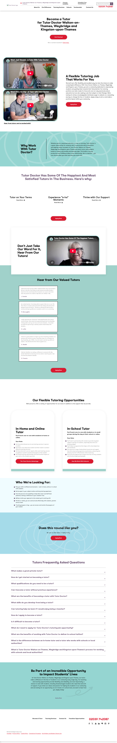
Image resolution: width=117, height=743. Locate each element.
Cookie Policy (24, 733)
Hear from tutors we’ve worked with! (17, 123)
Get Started (58, 37)
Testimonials (78, 7)
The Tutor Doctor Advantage (29, 461)
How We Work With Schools (80, 461)
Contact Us (89, 7)
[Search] (111, 3)
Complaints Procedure (35, 733)
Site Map (9, 733)
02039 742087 (106, 6)
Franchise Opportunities (76, 718)
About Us (37, 7)
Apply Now (73, 104)
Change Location (65, 3)
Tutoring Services (58, 7)
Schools (69, 7)
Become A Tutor (38, 718)
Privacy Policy (16, 733)
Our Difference (46, 7)
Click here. (66, 42)
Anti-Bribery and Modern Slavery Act (52, 733)
